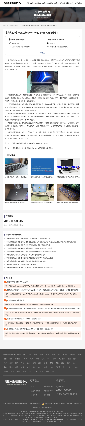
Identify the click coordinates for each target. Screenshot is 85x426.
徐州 (28, 367)
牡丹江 (65, 354)
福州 (18, 371)
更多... (42, 53)
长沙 (41, 371)
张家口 (17, 359)
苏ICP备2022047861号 (74, 404)
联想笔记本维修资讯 (14, 235)
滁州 (79, 354)
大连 (75, 367)
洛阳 (39, 363)
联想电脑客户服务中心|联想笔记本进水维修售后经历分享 (26, 255)
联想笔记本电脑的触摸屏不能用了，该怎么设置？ (24, 319)
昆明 (35, 371)
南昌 (45, 367)
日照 (45, 363)
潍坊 (62, 363)
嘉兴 (34, 367)
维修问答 (69, 3)
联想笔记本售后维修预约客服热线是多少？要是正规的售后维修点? (30, 329)
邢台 (11, 359)
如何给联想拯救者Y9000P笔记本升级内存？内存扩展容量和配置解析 (28, 202)
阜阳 (22, 363)
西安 (35, 354)
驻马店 (25, 359)
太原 (22, 367)
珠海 (11, 367)
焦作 (5, 363)
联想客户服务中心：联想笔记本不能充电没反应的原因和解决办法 (28, 239)
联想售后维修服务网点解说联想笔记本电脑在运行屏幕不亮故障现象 (29, 268)
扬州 (28, 363)
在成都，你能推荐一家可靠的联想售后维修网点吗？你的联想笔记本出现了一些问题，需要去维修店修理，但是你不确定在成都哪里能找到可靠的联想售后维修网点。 (44, 290)
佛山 (24, 354)
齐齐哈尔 (62, 359)
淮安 (52, 371)
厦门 (24, 371)
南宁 (70, 367)
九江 (34, 363)
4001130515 (53, 43)
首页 (27, 3)
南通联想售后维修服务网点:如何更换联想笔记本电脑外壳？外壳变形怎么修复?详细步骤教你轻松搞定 (41, 242)
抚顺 (37, 359)
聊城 (47, 354)
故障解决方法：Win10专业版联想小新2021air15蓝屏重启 (50, 177)
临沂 (68, 363)
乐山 (58, 354)
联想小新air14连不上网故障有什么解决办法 (45, 202)
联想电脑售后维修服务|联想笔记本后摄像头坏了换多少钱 (26, 261)
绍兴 (57, 363)
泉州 (64, 367)
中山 (5, 367)
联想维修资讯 (59, 3)
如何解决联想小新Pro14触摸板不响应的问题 (20, 177)
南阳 (5, 359)
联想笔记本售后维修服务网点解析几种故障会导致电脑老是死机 (28, 245)
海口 (48, 359)
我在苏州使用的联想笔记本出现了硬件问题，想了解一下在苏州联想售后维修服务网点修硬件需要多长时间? (44, 308)
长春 (51, 367)
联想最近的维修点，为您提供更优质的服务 (21, 264)
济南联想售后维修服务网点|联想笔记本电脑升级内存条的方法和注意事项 (31, 251)
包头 (42, 359)
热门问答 (9, 278)
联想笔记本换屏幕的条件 (15, 300)
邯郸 (16, 363)
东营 (54, 359)
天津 (30, 354)
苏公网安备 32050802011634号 (55, 404)
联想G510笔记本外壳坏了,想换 (17, 282)
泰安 (51, 363)
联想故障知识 (13, 25)
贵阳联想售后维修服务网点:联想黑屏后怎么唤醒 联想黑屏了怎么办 (29, 248)
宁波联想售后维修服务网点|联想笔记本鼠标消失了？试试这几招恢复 (29, 258)
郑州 (47, 371)
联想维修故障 (47, 3)
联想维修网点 (35, 3)
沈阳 (29, 371)
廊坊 (11, 363)
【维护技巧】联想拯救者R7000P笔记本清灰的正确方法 (30, 143)
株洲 (69, 359)
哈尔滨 (6, 371)
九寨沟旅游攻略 (47, 407)
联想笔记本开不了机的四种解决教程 (69, 177)
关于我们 (78, 3)
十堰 (41, 354)
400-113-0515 (16, 43)
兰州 (74, 363)
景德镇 (72, 354)
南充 (74, 359)
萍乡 (31, 359)
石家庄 (58, 367)
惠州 (39, 367)
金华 (12, 371)
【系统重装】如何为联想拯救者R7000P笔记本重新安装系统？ (32, 148)
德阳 (53, 354)
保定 (16, 367)
